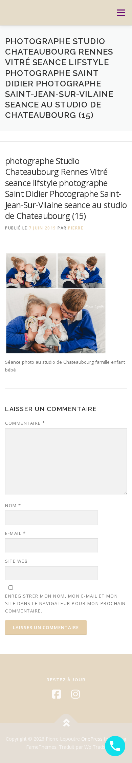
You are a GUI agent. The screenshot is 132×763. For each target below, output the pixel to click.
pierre (75, 228)
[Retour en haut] (66, 723)
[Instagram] (75, 694)
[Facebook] (56, 694)
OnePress (92, 739)
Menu (120, 13)
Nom (13, 505)
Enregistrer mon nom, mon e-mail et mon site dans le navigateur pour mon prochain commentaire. (65, 603)
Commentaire (25, 423)
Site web (16, 561)
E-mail (15, 533)
